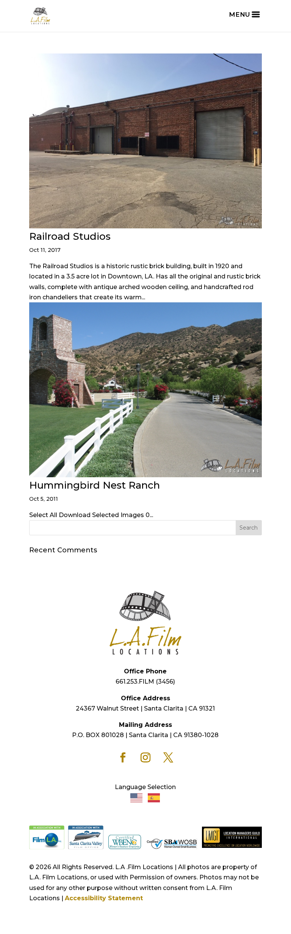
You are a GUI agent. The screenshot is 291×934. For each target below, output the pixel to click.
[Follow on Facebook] (123, 757)
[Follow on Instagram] (145, 757)
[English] (136, 797)
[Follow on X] (168, 757)
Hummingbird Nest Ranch (94, 485)
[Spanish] (154, 797)
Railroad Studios (70, 236)
